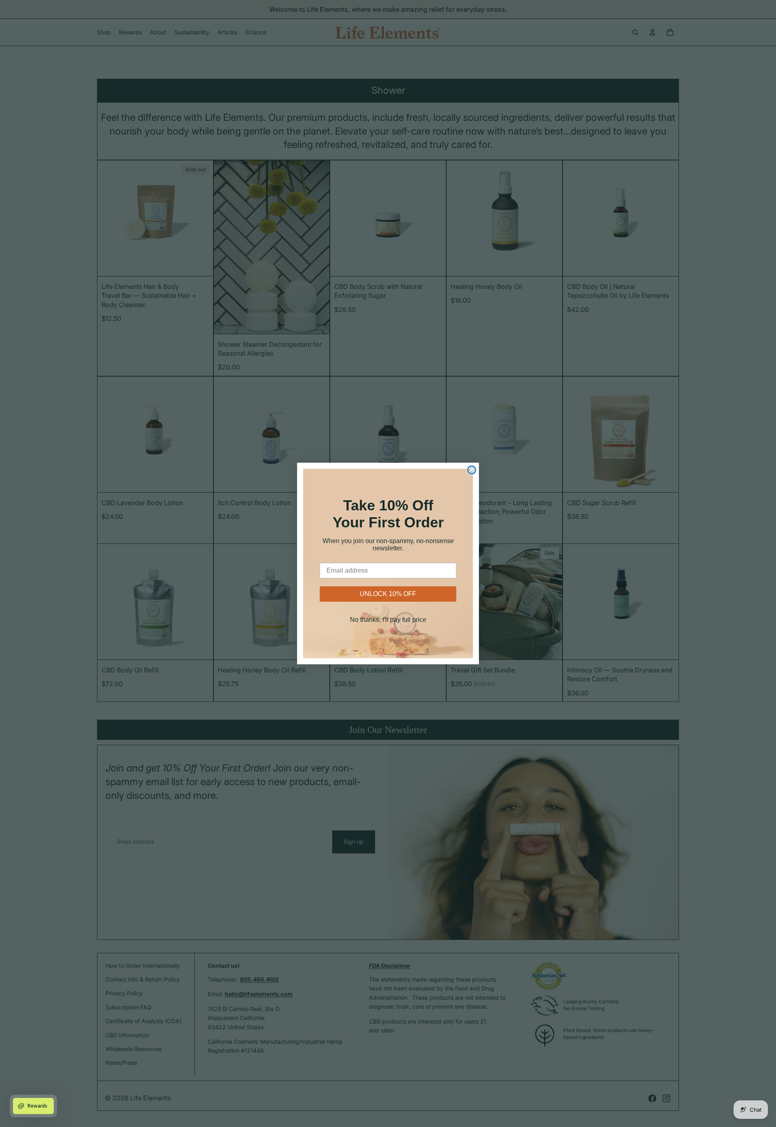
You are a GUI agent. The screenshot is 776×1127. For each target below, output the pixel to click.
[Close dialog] (472, 470)
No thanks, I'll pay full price (388, 619)
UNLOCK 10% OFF (388, 593)
